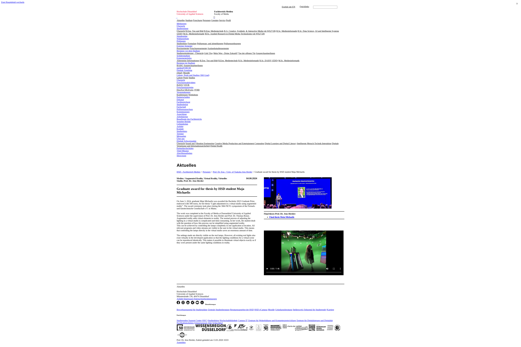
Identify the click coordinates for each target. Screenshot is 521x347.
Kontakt (180, 129)
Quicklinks (304, 6)
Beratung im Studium (186, 63)
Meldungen (181, 23)
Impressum (189, 299)
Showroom (181, 156)
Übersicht (181, 26)
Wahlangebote (183, 39)
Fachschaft (181, 107)
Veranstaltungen (183, 92)
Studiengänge (182, 28)
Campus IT (243, 320)
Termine (180, 134)
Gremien (215, 20)
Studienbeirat (182, 104)
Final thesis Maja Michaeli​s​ (281, 217)
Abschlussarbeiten (184, 153)
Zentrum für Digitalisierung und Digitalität (314, 320)
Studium (189, 20)
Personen (207, 20)
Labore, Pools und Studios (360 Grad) (193, 75)
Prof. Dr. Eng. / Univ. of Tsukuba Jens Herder (232, 172)
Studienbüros (213, 320)
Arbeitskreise (182, 117)
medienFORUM (184, 68)
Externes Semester (184, 46)
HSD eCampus (260, 310)
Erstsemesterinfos (184, 58)
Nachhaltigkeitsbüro (185, 323)
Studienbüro (182, 131)
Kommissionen (183, 112)
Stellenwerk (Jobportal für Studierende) (309, 310)
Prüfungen (181, 41)
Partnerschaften (183, 97)
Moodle (271, 310)
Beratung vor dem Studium (188, 51)
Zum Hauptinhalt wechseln (12, 2)
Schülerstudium (183, 56)
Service (222, 20)
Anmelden (181, 342)
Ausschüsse (182, 114)
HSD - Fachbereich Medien (188, 172)
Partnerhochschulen (185, 148)
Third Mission (183, 151)
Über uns (181, 138)
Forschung (197, 20)
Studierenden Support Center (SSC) (192, 320)
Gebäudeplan (182, 124)
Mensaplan (181, 136)
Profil (228, 20)
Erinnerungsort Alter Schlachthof (208, 323)
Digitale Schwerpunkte (186, 141)
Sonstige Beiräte (184, 121)
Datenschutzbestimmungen (205, 299)
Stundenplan (182, 36)
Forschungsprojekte (185, 87)
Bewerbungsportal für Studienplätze (192, 310)
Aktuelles (181, 20)
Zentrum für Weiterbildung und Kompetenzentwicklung (272, 320)
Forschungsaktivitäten (186, 82)
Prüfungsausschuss (185, 109)
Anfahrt (180, 126)
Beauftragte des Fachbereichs (189, 119)
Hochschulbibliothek (228, 320)
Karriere (330, 310)
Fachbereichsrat (183, 102)
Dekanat (180, 99)
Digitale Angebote (184, 70)
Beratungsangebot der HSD (242, 310)
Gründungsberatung (283, 310)
